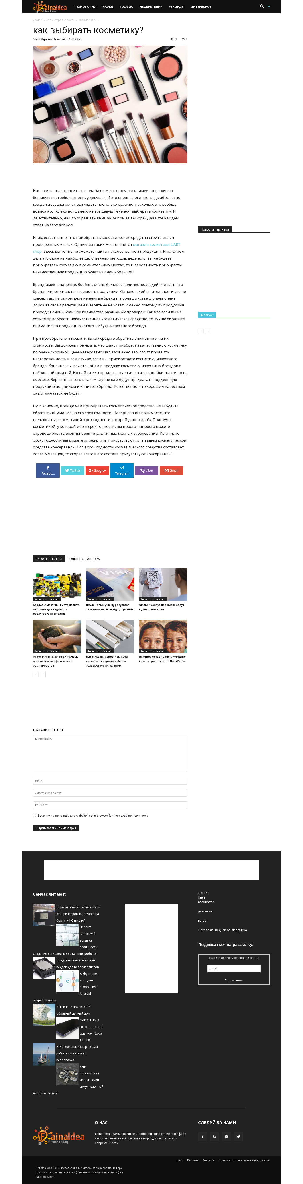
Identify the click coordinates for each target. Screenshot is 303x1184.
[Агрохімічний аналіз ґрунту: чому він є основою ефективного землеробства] (57, 636)
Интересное (201, 6)
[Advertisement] (110, 175)
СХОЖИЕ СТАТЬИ (49, 559)
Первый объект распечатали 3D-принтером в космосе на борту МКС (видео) (78, 913)
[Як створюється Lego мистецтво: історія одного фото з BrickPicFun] (163, 636)
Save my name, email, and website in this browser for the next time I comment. (93, 815)
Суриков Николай (53, 39)
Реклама (192, 1160)
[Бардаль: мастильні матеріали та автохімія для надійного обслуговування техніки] (57, 584)
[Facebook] (202, 1136)
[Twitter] (238, 1136)
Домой (37, 20)
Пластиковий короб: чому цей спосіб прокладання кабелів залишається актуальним (107, 661)
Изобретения (151, 6)
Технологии (85, 6)
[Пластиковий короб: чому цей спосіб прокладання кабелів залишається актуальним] (110, 636)
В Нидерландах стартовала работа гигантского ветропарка (77, 1053)
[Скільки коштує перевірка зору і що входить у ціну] (163, 584)
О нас (179, 1160)
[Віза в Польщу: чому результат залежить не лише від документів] (110, 584)
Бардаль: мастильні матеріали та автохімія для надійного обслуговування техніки (56, 609)
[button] (263, 7)
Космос (126, 6)
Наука (107, 6)
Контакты (209, 1160)
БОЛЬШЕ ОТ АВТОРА (83, 559)
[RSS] (214, 1136)
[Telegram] (226, 1136)
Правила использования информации (244, 1160)
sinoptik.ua (239, 930)
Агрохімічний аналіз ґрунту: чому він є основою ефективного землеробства (55, 661)
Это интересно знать (60, 20)
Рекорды (176, 6)
